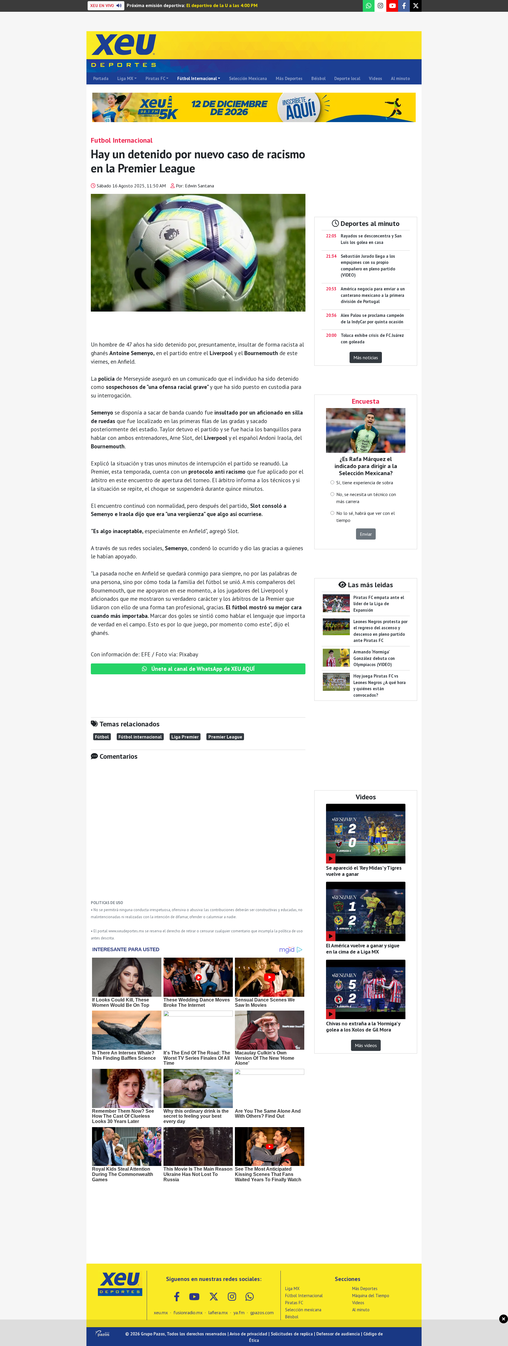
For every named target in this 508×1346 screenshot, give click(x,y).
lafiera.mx (218, 1312)
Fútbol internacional (140, 737)
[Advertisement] (198, 834)
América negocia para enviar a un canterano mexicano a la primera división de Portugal (373, 295)
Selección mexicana (303, 1309)
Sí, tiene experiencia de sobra (364, 482)
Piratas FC (155, 78)
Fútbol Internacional (197, 78)
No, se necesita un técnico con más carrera (366, 497)
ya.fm (239, 1312)
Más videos (366, 1045)
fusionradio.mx (188, 1312)
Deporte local (347, 78)
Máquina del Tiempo (370, 1295)
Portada (100, 78)
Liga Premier (185, 737)
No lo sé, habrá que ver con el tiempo (365, 516)
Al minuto (400, 78)
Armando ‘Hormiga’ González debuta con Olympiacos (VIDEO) (374, 658)
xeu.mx (161, 1312)
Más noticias (365, 357)
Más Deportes (289, 78)
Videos (375, 78)
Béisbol (318, 78)
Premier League (225, 737)
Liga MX (125, 78)
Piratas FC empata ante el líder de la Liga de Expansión (378, 604)
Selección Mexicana (248, 78)
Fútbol (102, 737)
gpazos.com (262, 1312)
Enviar (366, 534)
